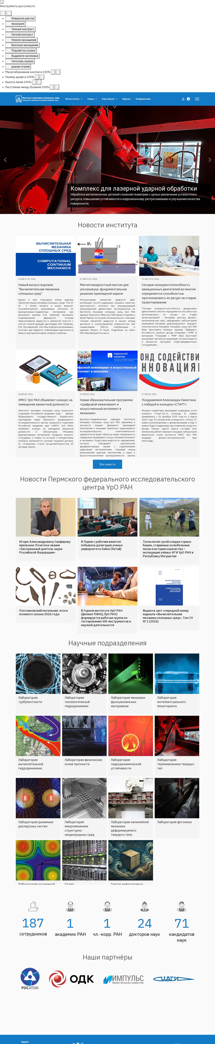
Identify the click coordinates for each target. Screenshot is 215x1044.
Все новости (107, 472)
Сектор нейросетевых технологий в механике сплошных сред (128, 896)
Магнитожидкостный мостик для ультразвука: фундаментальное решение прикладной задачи (104, 289)
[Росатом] (31, 1003)
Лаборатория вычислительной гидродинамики (30, 772)
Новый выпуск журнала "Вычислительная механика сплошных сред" (38, 289)
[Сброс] (3, 13)
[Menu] (197, 99)
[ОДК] (73, 1003)
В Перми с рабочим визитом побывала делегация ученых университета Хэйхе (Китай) (102, 553)
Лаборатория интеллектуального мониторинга (171, 709)
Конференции (143, 99)
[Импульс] (125, 1003)
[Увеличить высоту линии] (39, 82)
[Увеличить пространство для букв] (57, 87)
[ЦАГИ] (174, 1003)
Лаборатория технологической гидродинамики (77, 709)
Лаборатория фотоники (174, 830)
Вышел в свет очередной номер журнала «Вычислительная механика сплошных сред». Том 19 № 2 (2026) (168, 623)
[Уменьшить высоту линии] (34, 82)
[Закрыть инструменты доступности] (9, 13)
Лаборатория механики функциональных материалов (128, 709)
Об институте (72, 99)
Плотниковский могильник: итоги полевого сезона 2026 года (43, 620)
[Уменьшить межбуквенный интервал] (52, 87)
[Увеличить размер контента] (58, 71)
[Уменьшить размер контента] (53, 71)
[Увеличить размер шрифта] (42, 77)
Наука (91, 99)
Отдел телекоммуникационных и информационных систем (84, 896)
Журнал (126, 99)
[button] (5, 160)
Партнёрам (108, 99)
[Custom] (188, 99)
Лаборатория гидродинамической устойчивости (126, 772)
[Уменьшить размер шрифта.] (37, 77)
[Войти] (183, 99)
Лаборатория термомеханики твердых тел (175, 772)
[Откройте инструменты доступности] (1, 2)
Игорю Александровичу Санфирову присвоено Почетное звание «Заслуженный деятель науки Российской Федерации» (44, 554)
